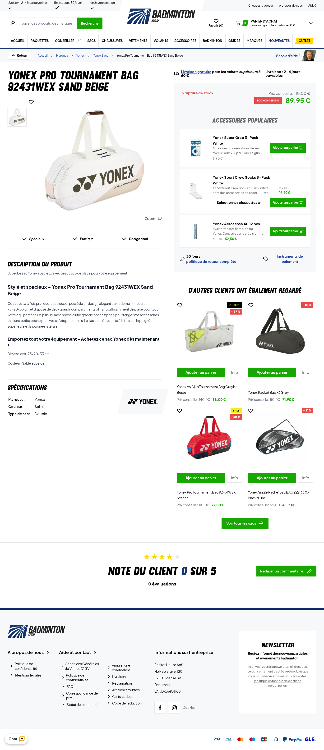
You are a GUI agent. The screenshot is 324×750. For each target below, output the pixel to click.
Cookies (189, 707)
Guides (234, 41)
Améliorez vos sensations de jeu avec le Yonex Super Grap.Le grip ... (238, 150)
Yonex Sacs (100, 55)
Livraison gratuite (196, 71)
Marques (254, 41)
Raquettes (40, 41)
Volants (161, 41)
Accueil (17, 41)
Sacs (91, 41)
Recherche (90, 23)
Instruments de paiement (290, 259)
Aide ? (312, 5)
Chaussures (112, 41)
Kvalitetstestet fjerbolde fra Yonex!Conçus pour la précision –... (238, 231)
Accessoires (185, 41)
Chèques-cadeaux (260, 5)
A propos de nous (291, 5)
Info (265, 193)
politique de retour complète (211, 261)
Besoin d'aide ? (288, 56)
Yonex (80, 55)
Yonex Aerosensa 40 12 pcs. (237, 223)
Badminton (212, 41)
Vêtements (138, 41)
